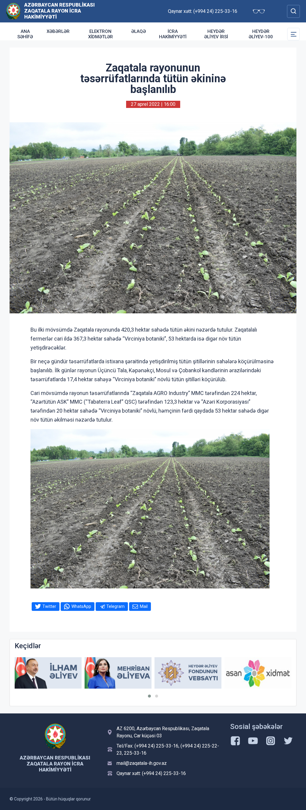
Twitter (49, 606)
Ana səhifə (25, 34)
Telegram (115, 606)
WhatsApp (81, 606)
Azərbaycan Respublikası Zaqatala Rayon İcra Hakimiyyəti (59, 11)
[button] (149, 696)
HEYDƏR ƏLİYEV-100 (261, 34)
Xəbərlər (58, 31)
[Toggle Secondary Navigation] (293, 34)
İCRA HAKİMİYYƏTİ (172, 34)
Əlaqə (138, 31)
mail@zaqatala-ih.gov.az (142, 763)
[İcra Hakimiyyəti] (13, 11)
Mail (144, 606)
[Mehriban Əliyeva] (118, 673)
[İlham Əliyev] (48, 673)
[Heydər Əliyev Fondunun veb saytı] (187, 673)
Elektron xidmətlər (100, 34)
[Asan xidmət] (257, 673)
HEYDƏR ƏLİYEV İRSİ (216, 34)
